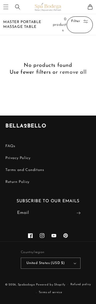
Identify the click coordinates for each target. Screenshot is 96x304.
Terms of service (50, 292)
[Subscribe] (78, 213)
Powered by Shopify (51, 284)
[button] (6, 7)
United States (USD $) (45, 263)
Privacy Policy (17, 158)
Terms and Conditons (24, 170)
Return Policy (17, 182)
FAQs (10, 146)
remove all (73, 72)
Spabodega (26, 284)
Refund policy (80, 284)
